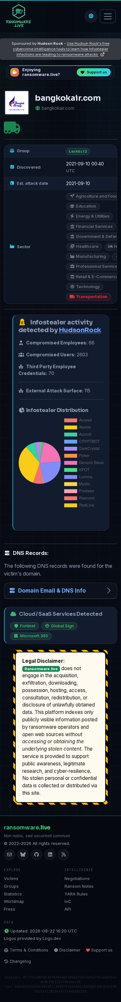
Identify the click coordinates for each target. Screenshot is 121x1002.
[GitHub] (36, 854)
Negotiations (77, 878)
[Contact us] (9, 854)
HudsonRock (80, 330)
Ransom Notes (79, 886)
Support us (102, 950)
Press (9, 909)
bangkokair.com (58, 108)
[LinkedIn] (50, 854)
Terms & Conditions (29, 950)
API (68, 909)
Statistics (13, 893)
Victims (11, 878)
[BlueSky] (22, 854)
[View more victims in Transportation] (12, 127)
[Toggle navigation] (108, 16)
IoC (68, 901)
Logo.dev (52, 938)
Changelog (20, 961)
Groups (11, 886)
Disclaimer (69, 950)
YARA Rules (76, 893)
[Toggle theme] (91, 16)
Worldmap (14, 901)
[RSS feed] (63, 854)
